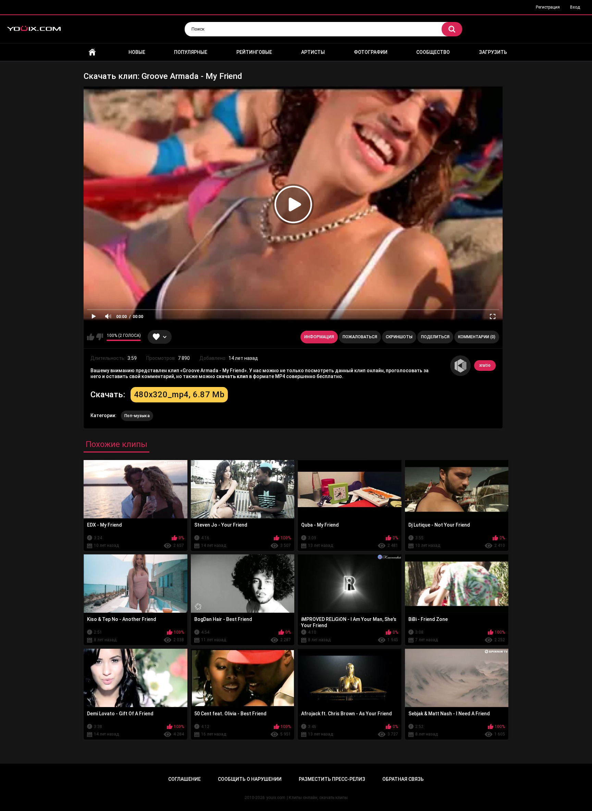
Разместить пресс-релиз (332, 779)
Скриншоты (399, 336)
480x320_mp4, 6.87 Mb (179, 394)
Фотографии (370, 52)
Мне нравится (90, 336)
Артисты (313, 52)
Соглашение (184, 779)
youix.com (275, 797)
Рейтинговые (254, 52)
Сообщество (433, 52)
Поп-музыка (137, 415)
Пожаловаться (360, 336)
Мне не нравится (99, 336)
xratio (485, 365)
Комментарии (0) (476, 336)
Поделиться (435, 336)
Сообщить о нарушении (250, 779)
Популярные (190, 52)
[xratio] (460, 365)
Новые (136, 52)
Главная (92, 52)
